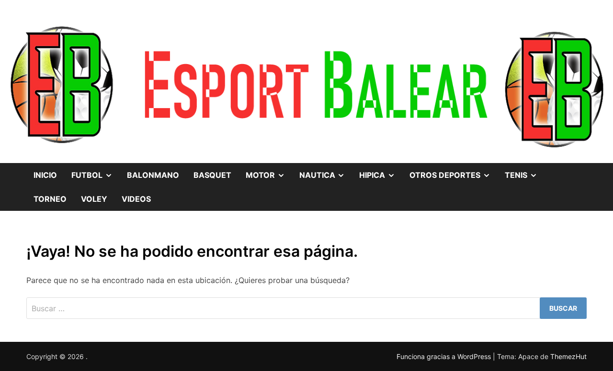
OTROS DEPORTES (453, 171)
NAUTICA (325, 171)
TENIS (525, 171)
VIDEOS (136, 199)
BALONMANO (153, 175)
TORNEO (50, 199)
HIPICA (380, 171)
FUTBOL (95, 171)
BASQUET (212, 175)
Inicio (45, 175)
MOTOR (269, 171)
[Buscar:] (306, 308)
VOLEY (94, 199)
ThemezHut (568, 356)
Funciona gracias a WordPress (445, 356)
